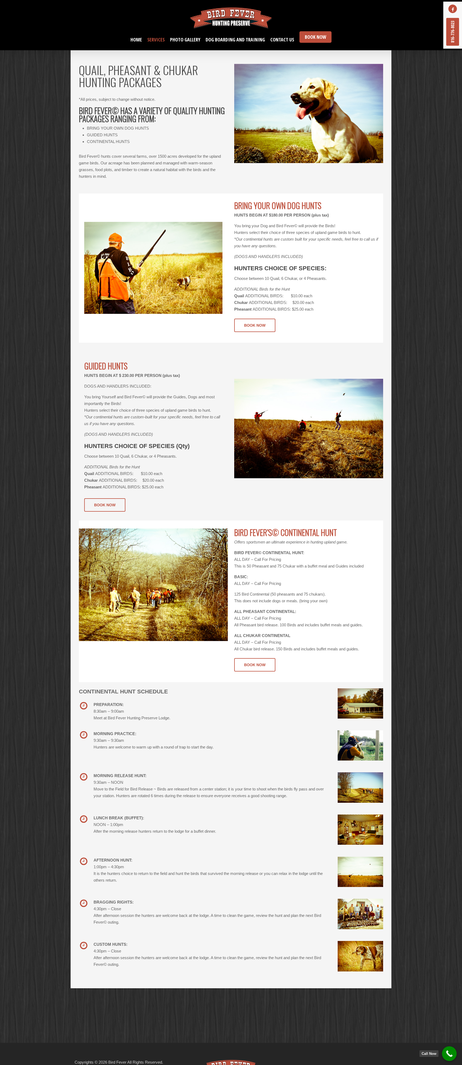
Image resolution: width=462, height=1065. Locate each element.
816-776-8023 (453, 32)
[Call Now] (449, 1053)
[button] (254, 325)
